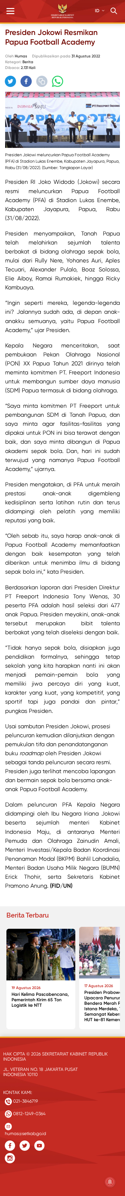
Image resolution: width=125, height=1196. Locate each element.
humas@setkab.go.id (25, 1132)
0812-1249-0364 (29, 1113)
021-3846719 (25, 1101)
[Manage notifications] (110, 1182)
